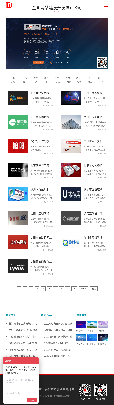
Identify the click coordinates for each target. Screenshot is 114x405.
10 (74, 289)
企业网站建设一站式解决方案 (58, 350)
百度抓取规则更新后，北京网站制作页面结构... (23, 336)
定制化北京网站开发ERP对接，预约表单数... (23, 343)
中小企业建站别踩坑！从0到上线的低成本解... (57, 356)
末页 (94, 289)
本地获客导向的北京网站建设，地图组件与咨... (23, 330)
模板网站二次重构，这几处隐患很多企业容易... (23, 350)
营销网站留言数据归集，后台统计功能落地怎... (23, 323)
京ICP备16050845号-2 (62, 396)
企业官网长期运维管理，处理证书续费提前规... (58, 336)
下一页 (83, 289)
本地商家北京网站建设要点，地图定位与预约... (22, 356)
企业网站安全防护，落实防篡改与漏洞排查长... (58, 323)
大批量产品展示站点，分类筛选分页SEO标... (58, 330)
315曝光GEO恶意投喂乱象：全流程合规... (56, 343)
